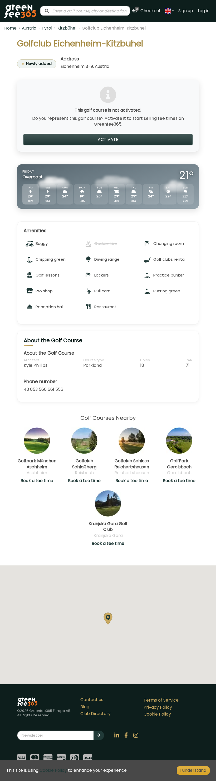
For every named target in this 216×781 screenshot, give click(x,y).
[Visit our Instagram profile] (135, 735)
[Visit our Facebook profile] (126, 735)
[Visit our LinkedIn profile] (116, 735)
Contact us (91, 700)
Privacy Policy (158, 707)
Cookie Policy (157, 714)
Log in (203, 11)
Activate (108, 139)
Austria (29, 28)
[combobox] (85, 11)
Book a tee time (37, 481)
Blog (84, 707)
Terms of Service (161, 700)
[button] (108, 618)
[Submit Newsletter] (99, 735)
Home (10, 28)
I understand (193, 770)
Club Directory (95, 714)
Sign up (185, 11)
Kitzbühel (66, 28)
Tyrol (47, 28)
